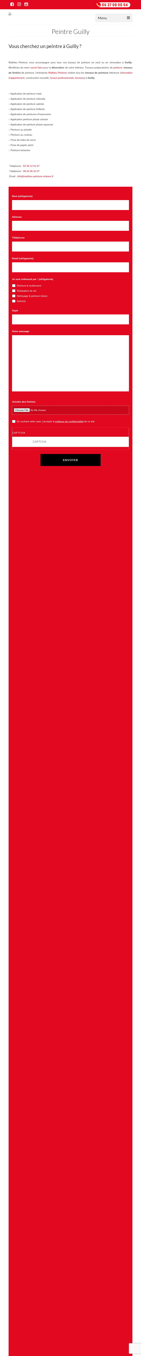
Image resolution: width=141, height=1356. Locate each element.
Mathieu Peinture (57, 89)
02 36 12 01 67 (31, 182)
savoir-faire (36, 84)
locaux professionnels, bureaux (67, 94)
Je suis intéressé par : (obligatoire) (32, 295)
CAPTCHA (18, 449)
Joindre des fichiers (23, 418)
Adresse (17, 233)
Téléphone (18, 254)
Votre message (20, 348)
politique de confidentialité (69, 438)
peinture (117, 84)
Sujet (15, 327)
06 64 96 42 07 (31, 187)
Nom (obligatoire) (22, 212)
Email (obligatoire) (23, 275)
